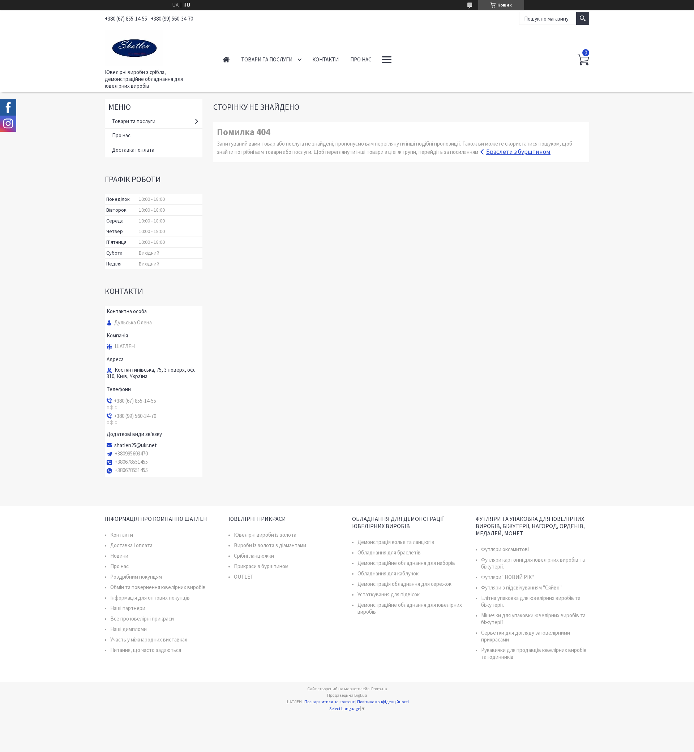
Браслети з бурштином (518, 152)
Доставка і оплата (133, 149)
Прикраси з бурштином (261, 566)
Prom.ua (379, 688)
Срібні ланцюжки (254, 555)
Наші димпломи (128, 629)
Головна (226, 59)
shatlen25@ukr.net (135, 445)
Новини (119, 555)
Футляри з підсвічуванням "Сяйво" (521, 587)
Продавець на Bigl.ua (347, 695)
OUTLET (243, 576)
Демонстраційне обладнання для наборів (406, 562)
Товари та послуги (266, 59)
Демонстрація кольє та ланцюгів (395, 542)
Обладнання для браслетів (389, 552)
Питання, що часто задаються (145, 650)
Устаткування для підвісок (388, 594)
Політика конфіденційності (383, 701)
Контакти (325, 59)
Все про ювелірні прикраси (142, 618)
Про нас (361, 59)
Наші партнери (127, 608)
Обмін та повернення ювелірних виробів (158, 587)
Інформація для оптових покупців (150, 597)
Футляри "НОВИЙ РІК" (507, 577)
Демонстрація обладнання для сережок (404, 583)
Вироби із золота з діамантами (270, 545)
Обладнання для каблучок (388, 573)
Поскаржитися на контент (329, 701)
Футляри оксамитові (505, 549)
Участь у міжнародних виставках (148, 639)
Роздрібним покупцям (136, 576)
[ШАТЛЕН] (155, 46)
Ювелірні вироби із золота (265, 534)
